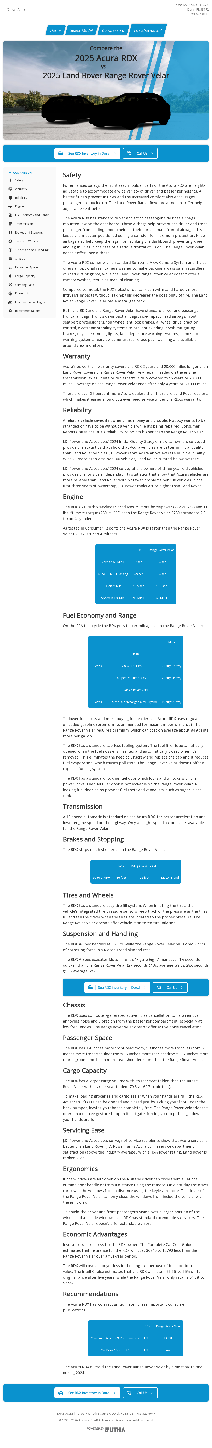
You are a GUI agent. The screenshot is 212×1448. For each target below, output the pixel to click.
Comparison (22, 172)
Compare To (113, 30)
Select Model (82, 30)
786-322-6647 (199, 14)
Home (55, 30)
